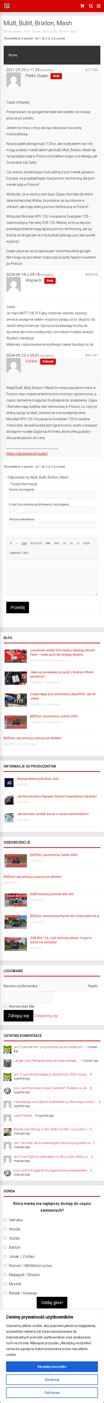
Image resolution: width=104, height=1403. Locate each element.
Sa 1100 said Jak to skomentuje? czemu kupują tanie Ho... (53, 1143)
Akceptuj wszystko (52, 1367)
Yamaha (16, 1220)
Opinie (36, 31)
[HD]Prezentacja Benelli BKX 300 (52, 894)
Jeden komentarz (55, 660)
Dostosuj (52, 1380)
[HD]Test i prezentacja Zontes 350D (54, 716)
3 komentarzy (53, 704)
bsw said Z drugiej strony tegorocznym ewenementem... (51, 1170)
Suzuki (14, 1238)
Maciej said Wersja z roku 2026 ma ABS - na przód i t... (51, 1129)
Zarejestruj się (46, 1016)
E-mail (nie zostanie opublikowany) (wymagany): (39, 504)
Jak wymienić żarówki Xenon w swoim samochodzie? (53, 814)
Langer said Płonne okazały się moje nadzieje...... (47, 1060)
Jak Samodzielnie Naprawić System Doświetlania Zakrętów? (57, 796)
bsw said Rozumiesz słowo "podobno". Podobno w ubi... (51, 1088)
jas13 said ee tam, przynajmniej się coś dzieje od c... (49, 1047)
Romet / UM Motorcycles (30, 1265)
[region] (52, 1356)
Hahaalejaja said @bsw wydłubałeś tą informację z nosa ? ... (56, 1102)
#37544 (91, 70)
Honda (14, 1229)
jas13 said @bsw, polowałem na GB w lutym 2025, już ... (52, 1156)
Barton (14, 1247)
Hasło (93, 985)
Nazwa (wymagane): (22, 489)
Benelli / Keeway (23, 1293)
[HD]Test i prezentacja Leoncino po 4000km (32, 738)
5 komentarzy (53, 682)
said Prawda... (24, 1115)
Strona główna (13, 31)
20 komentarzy (27, 744)
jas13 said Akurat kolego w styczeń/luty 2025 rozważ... (51, 1074)
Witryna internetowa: (22, 519)
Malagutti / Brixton (24, 1275)
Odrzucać (52, 1393)
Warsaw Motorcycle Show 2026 (38, 779)
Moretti (15, 1284)
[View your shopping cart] (82, 6)
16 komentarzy (54, 722)
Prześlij (18, 607)
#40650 (91, 274)
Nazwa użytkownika (20, 985)
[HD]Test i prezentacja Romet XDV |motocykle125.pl (64, 916)
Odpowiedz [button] (46, 70)
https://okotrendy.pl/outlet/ (27, 454)
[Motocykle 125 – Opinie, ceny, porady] (7, 7)
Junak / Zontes (22, 1256)
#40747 (91, 355)
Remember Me (21, 1006)
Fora (27, 31)
